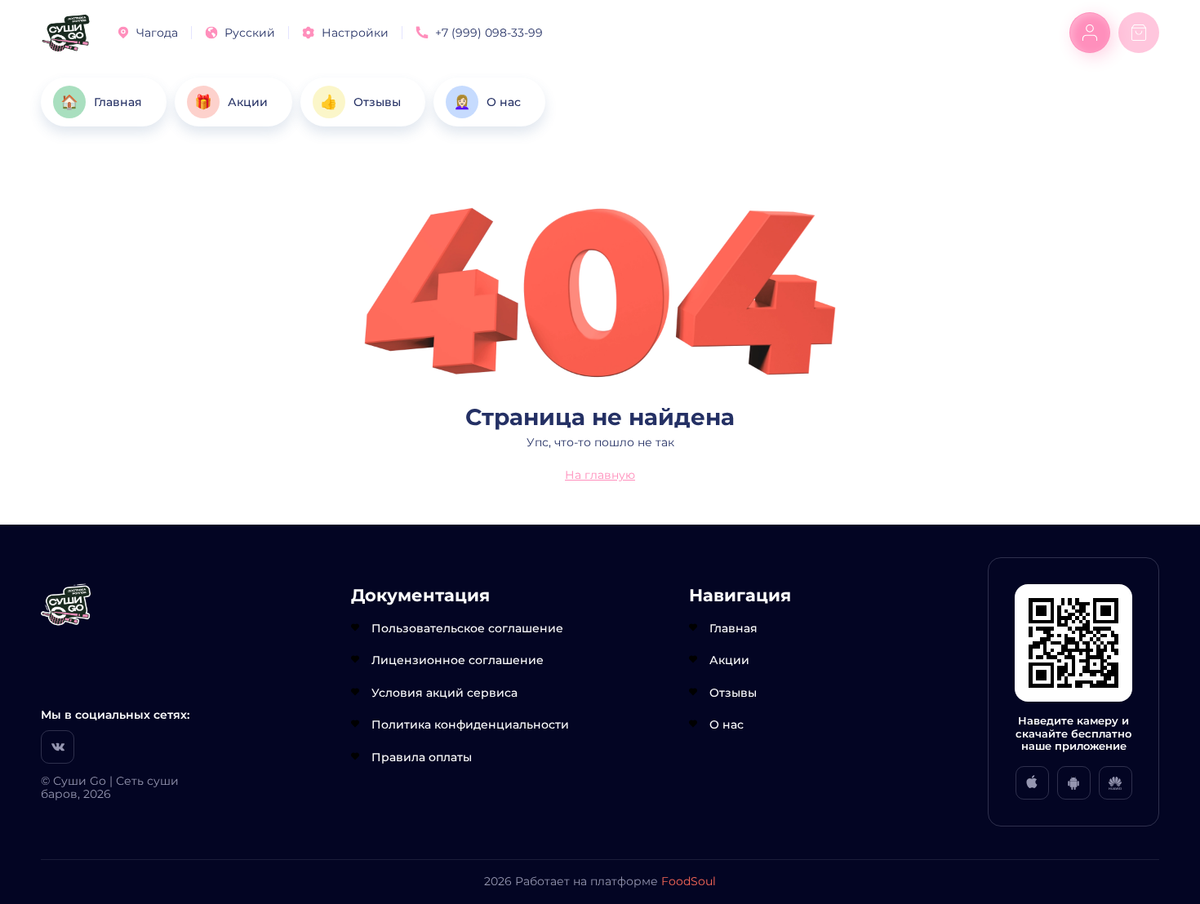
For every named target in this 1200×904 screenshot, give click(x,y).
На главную (600, 475)
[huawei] (1115, 783)
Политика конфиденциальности (470, 724)
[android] (1074, 783)
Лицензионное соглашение (457, 660)
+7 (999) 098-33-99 (489, 32)
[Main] (66, 33)
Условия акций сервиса (444, 692)
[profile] (1089, 32)
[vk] (57, 747)
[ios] (1032, 783)
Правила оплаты (421, 757)
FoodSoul (688, 881)
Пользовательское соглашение (467, 628)
